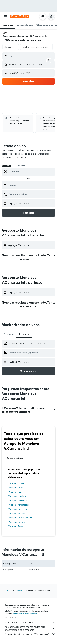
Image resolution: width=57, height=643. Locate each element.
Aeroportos (19, 590)
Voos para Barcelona (17, 509)
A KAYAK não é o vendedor (19, 622)
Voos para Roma (15, 526)
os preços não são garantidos (25, 613)
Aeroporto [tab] (24, 334)
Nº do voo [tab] (9, 334)
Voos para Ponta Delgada (20, 517)
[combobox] (31, 185)
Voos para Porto (15, 487)
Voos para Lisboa (16, 483)
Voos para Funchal (16, 522)
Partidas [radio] (21, 165)
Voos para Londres (17, 496)
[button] (5, 16)
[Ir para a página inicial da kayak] (19, 16)
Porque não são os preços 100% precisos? (27, 634)
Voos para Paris (15, 491)
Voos (9, 590)
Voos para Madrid (16, 513)
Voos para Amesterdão (18, 504)
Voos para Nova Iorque (18, 500)
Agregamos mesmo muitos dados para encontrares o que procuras (25, 628)
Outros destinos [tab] (14, 457)
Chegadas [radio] (6, 165)
